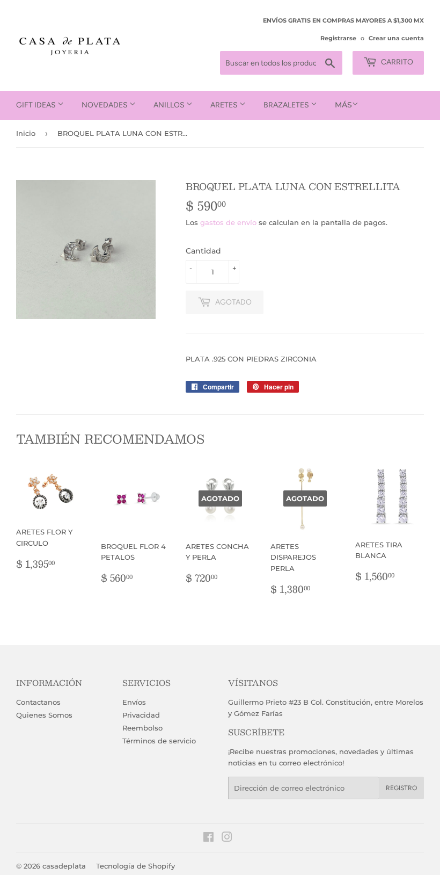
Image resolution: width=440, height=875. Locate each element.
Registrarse (338, 38)
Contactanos (38, 702)
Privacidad (141, 715)
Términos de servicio (159, 740)
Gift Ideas (36, 105)
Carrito (396, 62)
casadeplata (64, 866)
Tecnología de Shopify (135, 866)
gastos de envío (228, 222)
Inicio (25, 133)
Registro (401, 788)
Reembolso (142, 728)
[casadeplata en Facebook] (208, 838)
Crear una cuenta (396, 38)
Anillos (169, 105)
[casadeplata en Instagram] (227, 838)
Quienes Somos (44, 715)
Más (343, 105)
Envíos (134, 702)
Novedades (105, 105)
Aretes (224, 105)
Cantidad (203, 251)
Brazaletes (287, 105)
